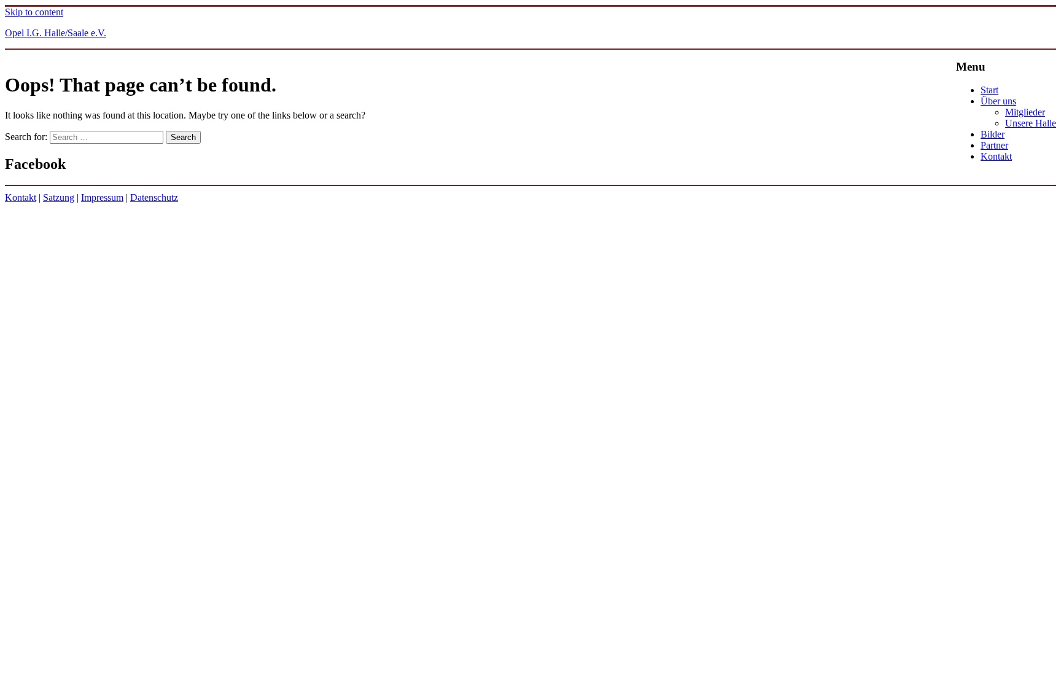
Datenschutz (154, 197)
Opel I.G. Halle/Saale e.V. (55, 33)
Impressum (102, 197)
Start (989, 90)
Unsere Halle (1030, 123)
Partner (994, 145)
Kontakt (996, 156)
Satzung (58, 197)
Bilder (993, 134)
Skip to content (34, 12)
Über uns (998, 101)
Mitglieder (1025, 112)
